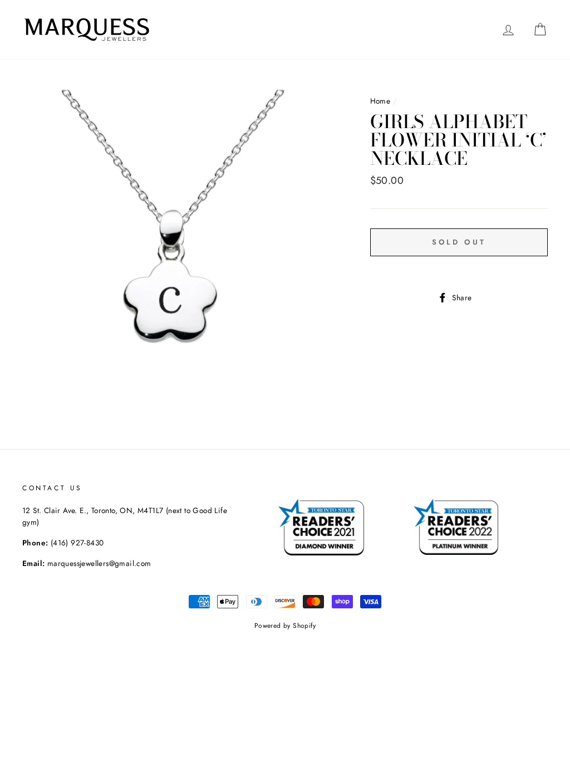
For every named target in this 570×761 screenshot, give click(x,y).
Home (380, 100)
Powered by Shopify (285, 626)
